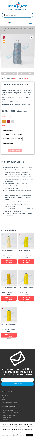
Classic (21, 28)
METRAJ (4, 125)
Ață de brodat (14, 28)
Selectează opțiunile (9, 261)
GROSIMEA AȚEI (6, 117)
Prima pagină (5, 28)
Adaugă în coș (15, 151)
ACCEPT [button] (29, 435)
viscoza (26, 78)
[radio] (4, 121)
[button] (30, 22)
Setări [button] (22, 435)
